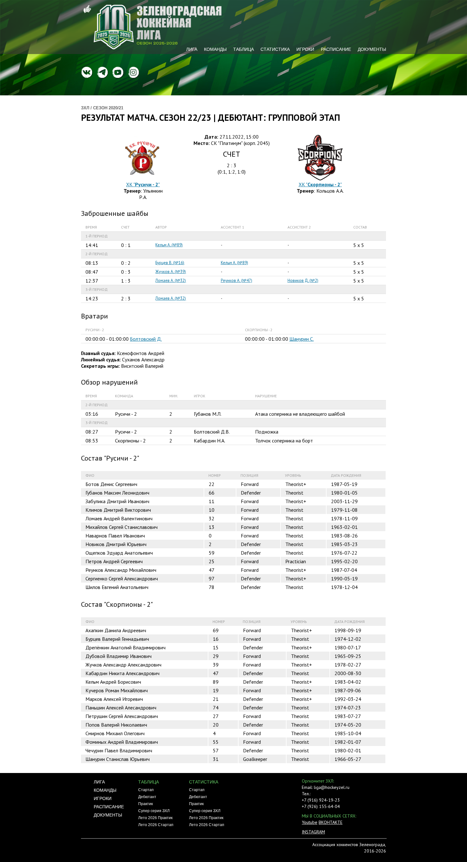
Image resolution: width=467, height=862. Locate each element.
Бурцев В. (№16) (169, 262)
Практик (145, 804)
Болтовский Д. (146, 339)
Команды (215, 49)
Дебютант (147, 797)
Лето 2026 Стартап (155, 825)
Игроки (305, 49)
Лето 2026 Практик (155, 818)
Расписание (336, 49)
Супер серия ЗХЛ (154, 811)
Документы (372, 49)
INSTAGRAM (313, 832)
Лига (191, 49)
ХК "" (143, 184)
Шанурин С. (301, 339)
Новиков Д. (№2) (303, 280)
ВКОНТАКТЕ (330, 822)
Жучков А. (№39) (170, 271)
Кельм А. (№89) (169, 245)
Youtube (309, 822)
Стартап (146, 790)
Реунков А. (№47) (236, 280)
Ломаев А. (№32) (170, 280)
